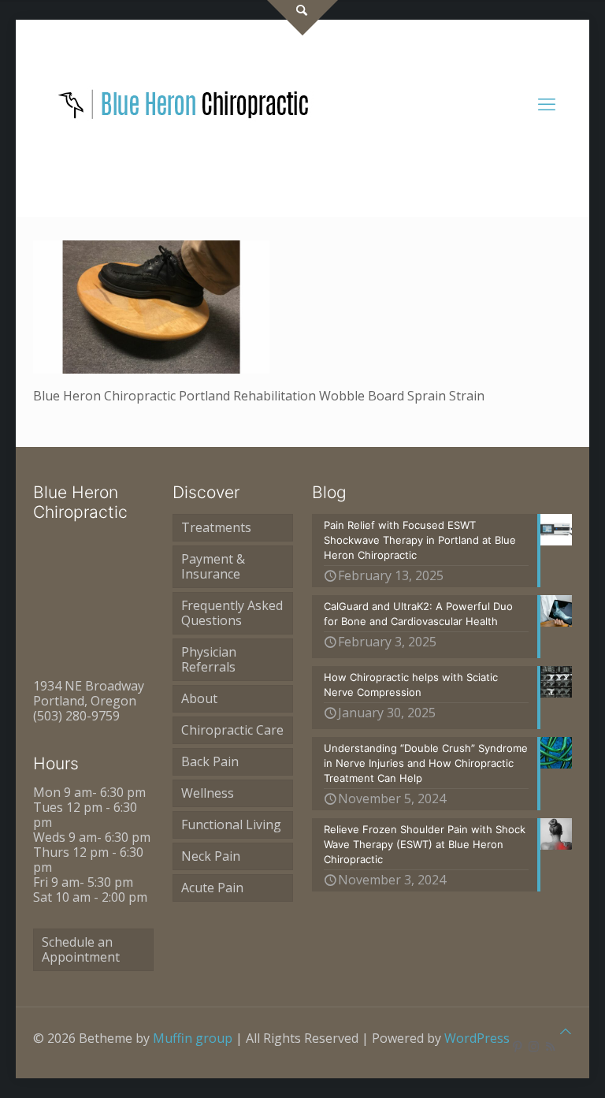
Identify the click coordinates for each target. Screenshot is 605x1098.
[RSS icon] (550, 1046)
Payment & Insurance (213, 566)
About (199, 698)
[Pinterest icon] (517, 1046)
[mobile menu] (546, 103)
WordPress (477, 1038)
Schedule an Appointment (81, 949)
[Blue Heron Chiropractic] (184, 103)
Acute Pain (212, 887)
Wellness (207, 793)
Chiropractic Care (232, 730)
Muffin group (192, 1038)
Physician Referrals (208, 659)
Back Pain (210, 761)
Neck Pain (210, 856)
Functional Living (231, 824)
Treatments (216, 527)
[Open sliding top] (302, 17)
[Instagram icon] (534, 1046)
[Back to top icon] (565, 1031)
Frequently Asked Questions (232, 613)
